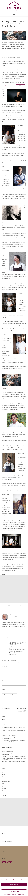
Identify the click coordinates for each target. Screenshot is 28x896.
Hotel (3, 785)
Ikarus (13, 606)
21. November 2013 (5, 28)
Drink (3, 778)
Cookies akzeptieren (14, 884)
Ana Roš (20, 605)
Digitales (3, 776)
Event (3, 779)
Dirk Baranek (12, 28)
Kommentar (5, 666)
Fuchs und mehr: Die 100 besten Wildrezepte (7, 707)
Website (3, 689)
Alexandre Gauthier (15, 605)
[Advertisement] (14, 589)
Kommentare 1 (16, 28)
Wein (3, 790)
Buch (3, 772)
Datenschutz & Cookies (7, 894)
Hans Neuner (10, 606)
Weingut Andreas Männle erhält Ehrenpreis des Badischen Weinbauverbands (20, 708)
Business (3, 774)
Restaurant (6, 605)
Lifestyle (3, 786)
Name (3, 680)
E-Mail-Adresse (5, 684)
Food (3, 783)
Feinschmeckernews (6, 781)
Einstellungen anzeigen (14, 891)
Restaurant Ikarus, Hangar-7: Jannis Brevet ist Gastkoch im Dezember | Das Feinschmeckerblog (17, 643)
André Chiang (24, 605)
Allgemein (3, 770)
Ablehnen (14, 888)
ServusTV (4, 609)
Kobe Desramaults (22, 606)
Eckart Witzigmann (4, 606)
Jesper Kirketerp (16, 606)
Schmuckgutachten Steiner (7, 841)
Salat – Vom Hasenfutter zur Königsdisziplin (18, 756)
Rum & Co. (4, 833)
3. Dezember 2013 (12, 646)
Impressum (22, 894)
